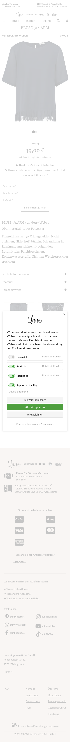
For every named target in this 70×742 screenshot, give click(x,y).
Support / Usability (27, 385)
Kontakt (20, 424)
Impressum (32, 424)
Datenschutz (47, 424)
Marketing (22, 375)
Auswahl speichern (35, 399)
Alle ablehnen (35, 414)
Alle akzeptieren (35, 407)
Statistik (21, 366)
